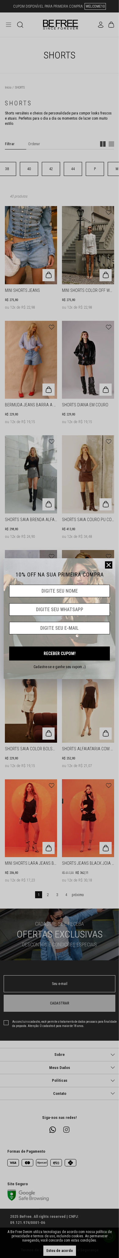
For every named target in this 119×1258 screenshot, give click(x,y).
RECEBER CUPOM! (60, 653)
